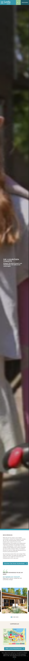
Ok (14, 658)
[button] (11, 617)
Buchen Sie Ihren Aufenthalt (14, 563)
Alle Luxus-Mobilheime (13, 648)
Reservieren (25, 2)
